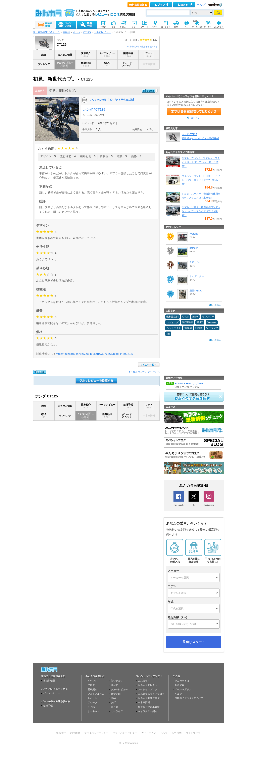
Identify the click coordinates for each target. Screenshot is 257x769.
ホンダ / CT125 (94, 109)
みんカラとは (182, 680)
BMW (195, 316)
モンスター (208, 316)
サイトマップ (193, 733)
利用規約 (75, 733)
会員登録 (179, 685)
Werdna (194, 233)
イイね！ (92, 707)
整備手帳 (128, 54)
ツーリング (212, 328)
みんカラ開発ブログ (149, 698)
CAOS (185, 316)
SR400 (200, 322)
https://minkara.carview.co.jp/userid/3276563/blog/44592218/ (94, 353)
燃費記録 (86, 64)
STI (168, 333)
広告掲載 (177, 733)
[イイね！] (148, 91)
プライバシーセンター (125, 733)
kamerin (194, 248)
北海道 (199, 328)
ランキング (44, 64)
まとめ (114, 707)
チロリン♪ (195, 262)
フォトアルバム (96, 693)
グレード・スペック (128, 64)
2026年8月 (187, 322)
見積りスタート (194, 642)
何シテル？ (117, 680)
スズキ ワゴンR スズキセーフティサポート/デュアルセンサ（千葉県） (201, 162)
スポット (92, 698)
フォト (149, 54)
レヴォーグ (172, 322)
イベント (92, 680)
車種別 (66, 32)
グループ (92, 702)
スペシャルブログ (147, 689)
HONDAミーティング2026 (189, 383)
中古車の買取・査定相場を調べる (142, 46)
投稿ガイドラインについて (189, 698)
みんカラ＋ (144, 680)
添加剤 (188, 328)
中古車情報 (144, 702)
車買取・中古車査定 (149, 707)
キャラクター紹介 (147, 711)
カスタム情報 (65, 54)
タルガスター (197, 276)
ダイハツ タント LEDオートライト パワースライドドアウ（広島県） (201, 180)
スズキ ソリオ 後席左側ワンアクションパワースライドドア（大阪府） (201, 211)
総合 (43, 54)
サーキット (94, 711)
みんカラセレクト (147, 685)
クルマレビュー (102, 32)
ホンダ (76, 32)
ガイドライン (148, 733)
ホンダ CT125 (189, 134)
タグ (113, 702)
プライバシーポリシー (96, 733)
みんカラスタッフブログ (151, 693)
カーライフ (117, 711)
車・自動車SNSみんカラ (46, 32)
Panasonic (211, 322)
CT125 (87, 32)
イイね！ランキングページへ (144, 371)
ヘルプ (201, 4)
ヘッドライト (173, 328)
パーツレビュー (107, 54)
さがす (114, 685)
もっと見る (216, 305)
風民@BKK (196, 290)
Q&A (107, 64)
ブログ (91, 685)
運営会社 (61, 733)
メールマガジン (183, 689)
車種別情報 (49, 680)
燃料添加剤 (172, 316)
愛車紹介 (86, 54)
